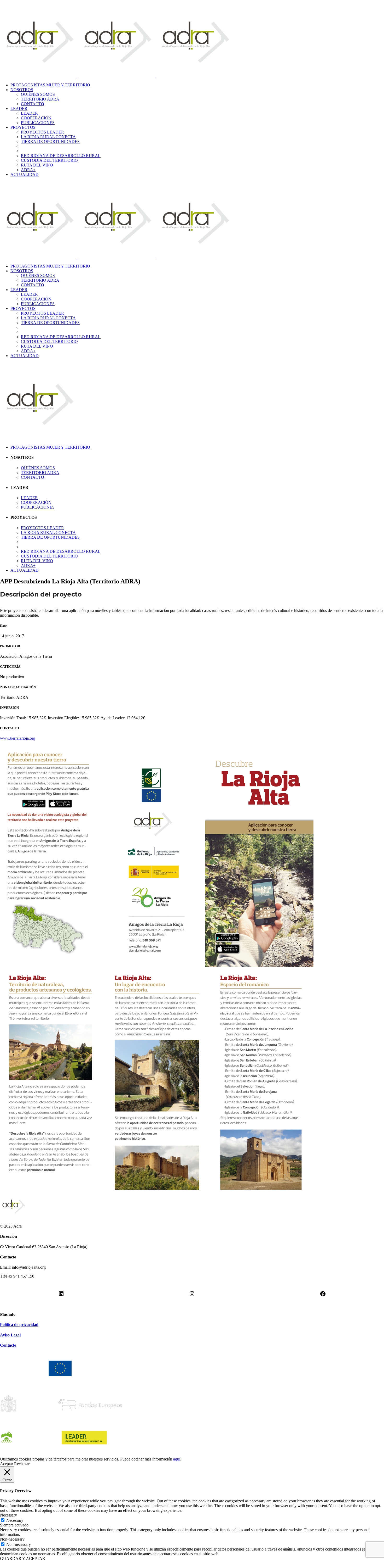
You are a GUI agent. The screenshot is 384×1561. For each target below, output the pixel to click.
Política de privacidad (19, 1324)
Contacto (8, 1345)
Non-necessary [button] (12, 1539)
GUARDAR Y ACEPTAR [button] (22, 1558)
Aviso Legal (10, 1335)
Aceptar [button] (6, 1464)
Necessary (14, 1520)
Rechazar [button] (22, 1464)
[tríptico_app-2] (156, 1188)
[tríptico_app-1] (156, 965)
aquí (176, 1459)
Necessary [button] (8, 1515)
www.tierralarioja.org (17, 738)
